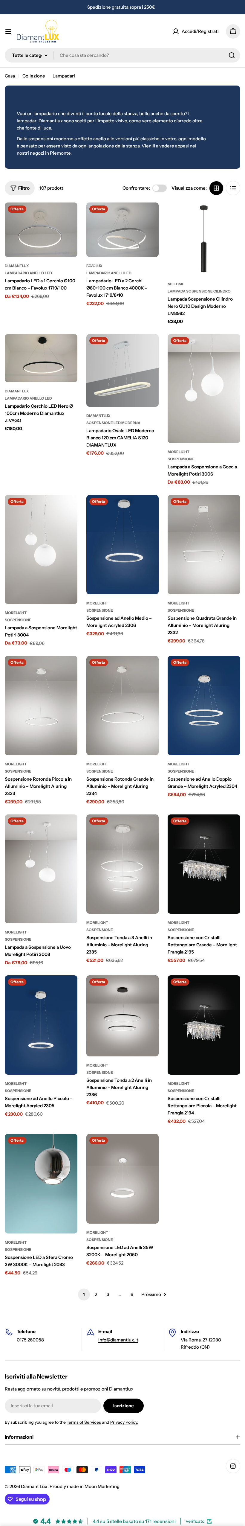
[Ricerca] (231, 55)
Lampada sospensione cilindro (199, 291)
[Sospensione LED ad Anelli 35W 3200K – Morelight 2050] (122, 1178)
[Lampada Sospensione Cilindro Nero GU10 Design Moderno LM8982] (204, 238)
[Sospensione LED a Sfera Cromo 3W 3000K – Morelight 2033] (41, 1183)
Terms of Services (84, 1422)
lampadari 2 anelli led (108, 273)
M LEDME (176, 284)
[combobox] (122, 55)
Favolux (94, 266)
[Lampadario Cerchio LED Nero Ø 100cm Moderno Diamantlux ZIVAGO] (41, 358)
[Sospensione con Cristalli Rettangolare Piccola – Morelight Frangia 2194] (204, 1025)
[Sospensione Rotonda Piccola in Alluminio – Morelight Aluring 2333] (41, 705)
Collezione (33, 76)
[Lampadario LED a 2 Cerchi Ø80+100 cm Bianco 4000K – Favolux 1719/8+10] (122, 229)
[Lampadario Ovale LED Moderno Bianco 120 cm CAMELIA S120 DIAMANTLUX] (122, 370)
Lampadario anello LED (28, 273)
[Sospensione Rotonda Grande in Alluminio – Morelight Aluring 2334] (122, 705)
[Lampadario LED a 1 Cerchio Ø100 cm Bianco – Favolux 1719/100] (41, 229)
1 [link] (84, 1294)
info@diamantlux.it (118, 1340)
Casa (10, 76)
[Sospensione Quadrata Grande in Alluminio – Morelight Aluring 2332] (204, 544)
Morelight (178, 452)
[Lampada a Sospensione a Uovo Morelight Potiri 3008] (41, 868)
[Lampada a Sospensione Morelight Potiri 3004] (41, 549)
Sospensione (181, 459)
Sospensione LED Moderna (113, 423)
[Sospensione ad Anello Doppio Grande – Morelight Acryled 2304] (204, 705)
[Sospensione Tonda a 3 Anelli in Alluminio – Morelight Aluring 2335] (122, 864)
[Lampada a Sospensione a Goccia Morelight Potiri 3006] (204, 388)
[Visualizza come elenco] (233, 188)
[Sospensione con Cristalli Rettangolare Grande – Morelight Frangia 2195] (204, 864)
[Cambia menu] (8, 31)
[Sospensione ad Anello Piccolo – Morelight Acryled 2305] (41, 1025)
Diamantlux (17, 266)
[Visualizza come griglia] (216, 188)
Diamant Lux (34, 1486)
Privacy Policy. (124, 1422)
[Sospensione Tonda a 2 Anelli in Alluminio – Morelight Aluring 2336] (122, 1015)
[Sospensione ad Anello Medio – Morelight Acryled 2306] (122, 544)
